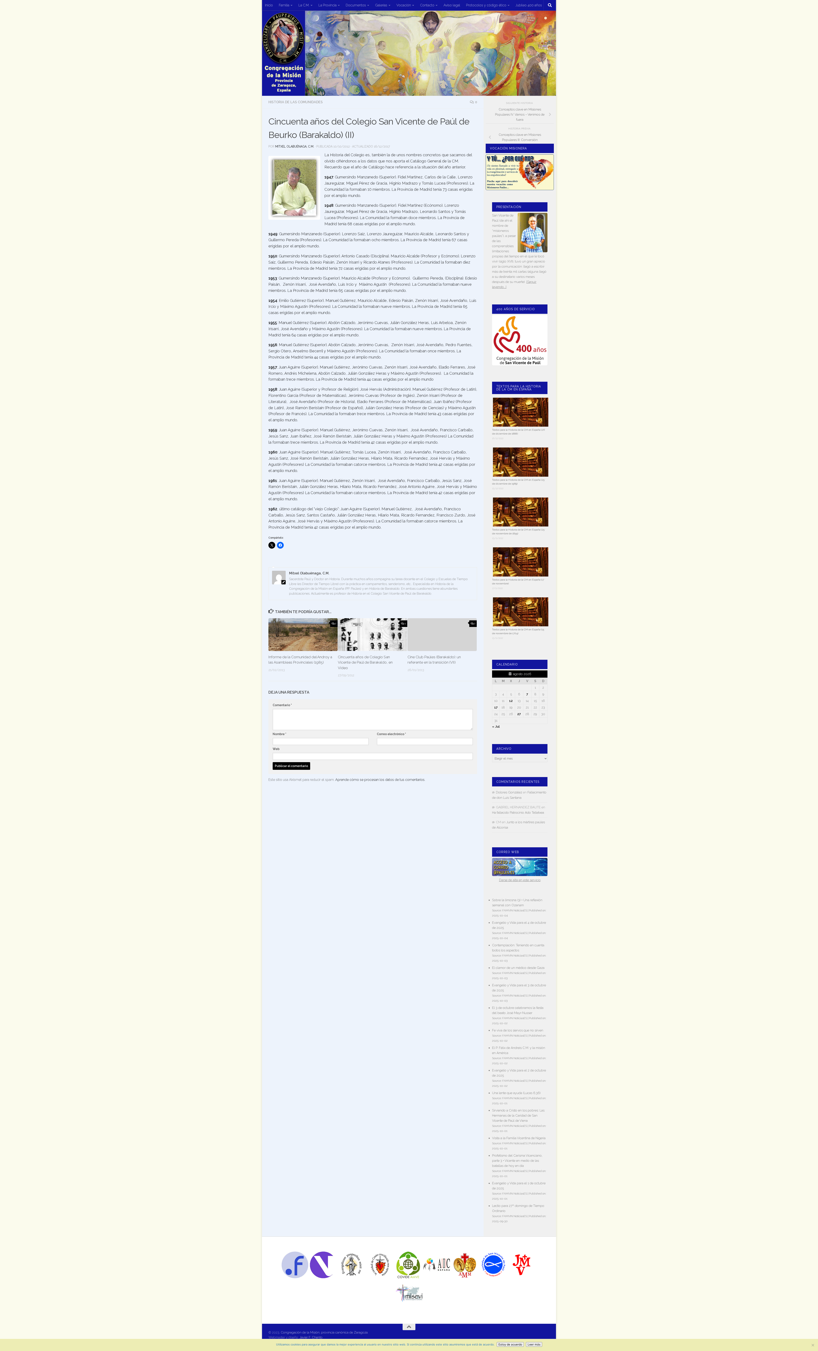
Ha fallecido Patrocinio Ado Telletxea (518, 813)
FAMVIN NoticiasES (514, 910)
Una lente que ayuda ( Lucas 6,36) (516, 1093)
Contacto (427, 5)
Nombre (279, 734)
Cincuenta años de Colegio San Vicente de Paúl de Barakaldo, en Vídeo (365, 662)
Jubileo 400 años (529, 5)
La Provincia (327, 5)
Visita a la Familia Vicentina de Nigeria (519, 1138)
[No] (813, 1345)
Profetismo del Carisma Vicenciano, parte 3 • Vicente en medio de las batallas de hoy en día (517, 1161)
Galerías (381, 5)
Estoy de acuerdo (510, 1344)
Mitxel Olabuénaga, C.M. (294, 146)
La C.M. (303, 5)
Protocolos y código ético (486, 5)
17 (496, 707)
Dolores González (509, 792)
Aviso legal (452, 5)
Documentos (356, 5)
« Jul (496, 727)
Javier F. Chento (311, 1337)
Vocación (403, 5)
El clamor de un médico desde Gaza (518, 968)
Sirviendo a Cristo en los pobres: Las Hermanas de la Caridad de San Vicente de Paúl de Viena (518, 1116)
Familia (284, 5)
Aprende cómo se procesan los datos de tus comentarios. (380, 780)
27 (519, 714)
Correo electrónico (391, 734)
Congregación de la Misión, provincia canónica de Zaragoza (324, 1332)
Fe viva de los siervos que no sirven (517, 1030)
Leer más (534, 1344)
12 (511, 701)
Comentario (282, 705)
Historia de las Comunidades (295, 102)
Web (276, 749)
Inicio (269, 5)
